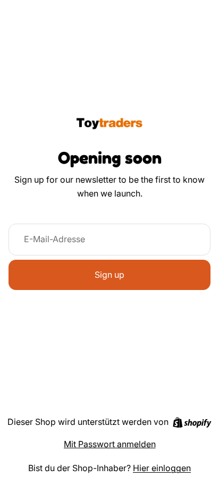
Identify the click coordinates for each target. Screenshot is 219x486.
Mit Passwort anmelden (110, 444)
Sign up (109, 274)
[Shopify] (192, 422)
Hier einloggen (162, 468)
